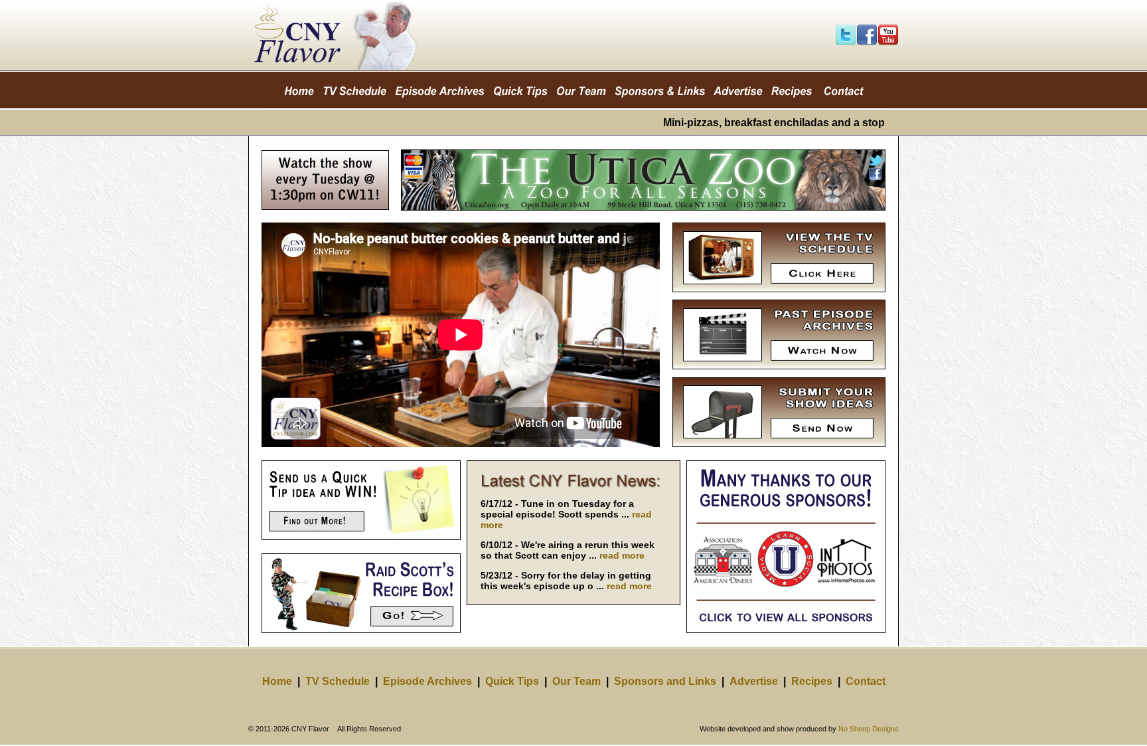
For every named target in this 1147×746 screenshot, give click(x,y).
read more (622, 555)
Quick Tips (512, 681)
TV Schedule (337, 681)
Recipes (811, 681)
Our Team (576, 681)
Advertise (753, 681)
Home (277, 681)
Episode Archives (427, 681)
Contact (865, 681)
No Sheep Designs (868, 729)
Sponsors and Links (665, 681)
